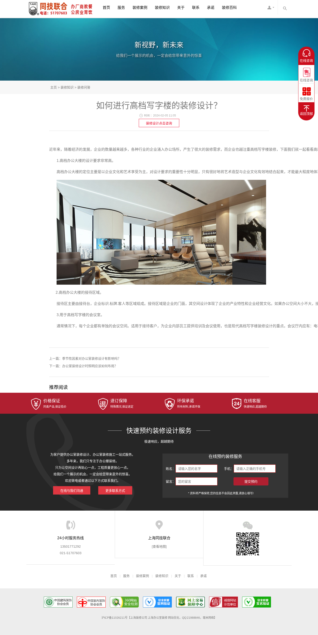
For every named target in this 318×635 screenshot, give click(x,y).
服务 (121, 8)
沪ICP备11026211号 (114, 617)
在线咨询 (306, 78)
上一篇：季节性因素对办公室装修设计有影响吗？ (85, 358)
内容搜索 (285, 7)
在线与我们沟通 (71, 490)
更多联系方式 (115, 490)
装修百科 (229, 8)
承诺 (210, 8)
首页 (106, 8)
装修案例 (139, 8)
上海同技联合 (43, 8)
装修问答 (83, 87)
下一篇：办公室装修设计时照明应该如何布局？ (83, 366)
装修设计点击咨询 (159, 123)
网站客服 (271, 8)
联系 (196, 8)
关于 (181, 8)
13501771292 (70, 546)
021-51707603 (70, 553)
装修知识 (162, 8)
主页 (53, 87)
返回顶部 (306, 114)
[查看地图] (159, 546)
